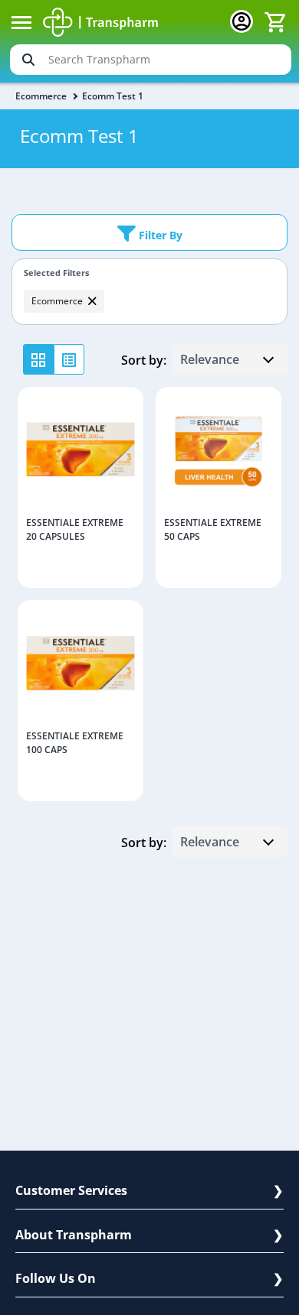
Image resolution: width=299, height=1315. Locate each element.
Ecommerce (41, 95)
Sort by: (143, 360)
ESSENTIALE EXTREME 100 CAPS (74, 742)
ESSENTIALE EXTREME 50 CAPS (212, 529)
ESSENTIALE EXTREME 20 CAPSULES (74, 529)
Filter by (159, 235)
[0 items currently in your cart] (275, 22)
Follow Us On (55, 1278)
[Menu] (21, 22)
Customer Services (71, 1190)
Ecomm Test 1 (112, 95)
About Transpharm (73, 1234)
